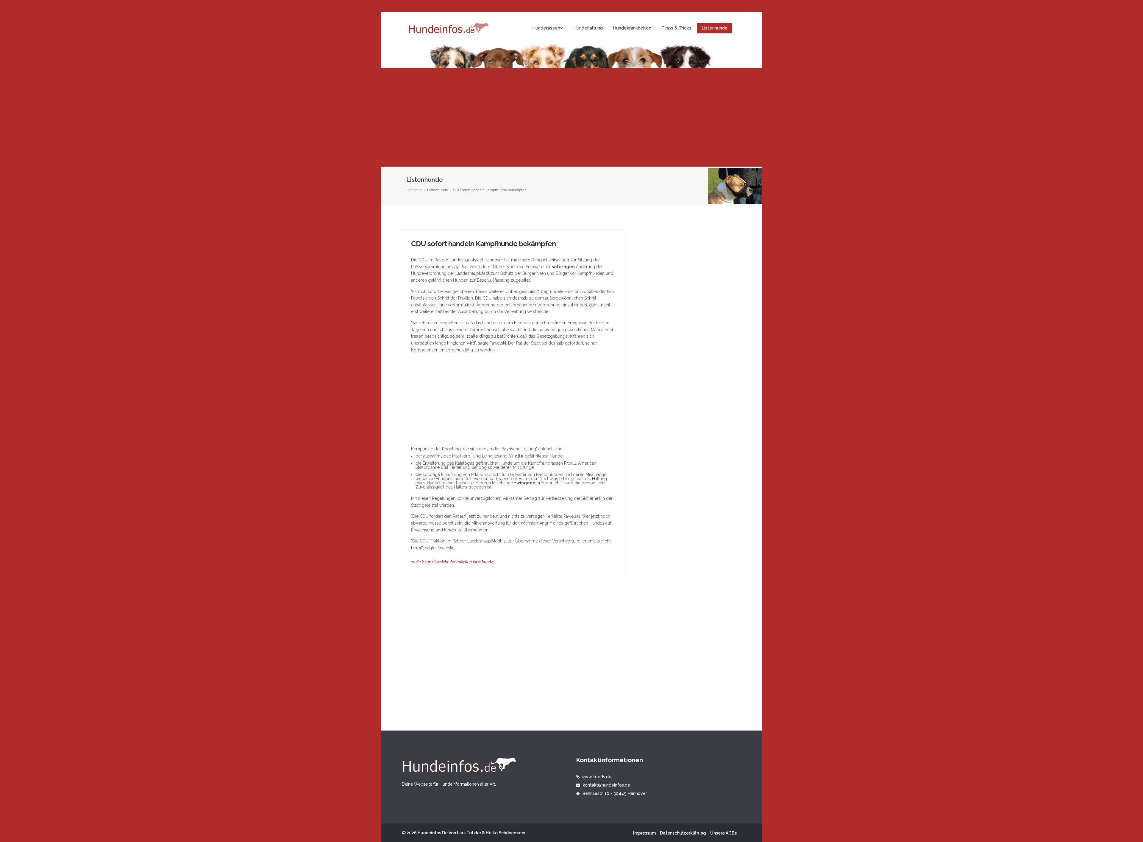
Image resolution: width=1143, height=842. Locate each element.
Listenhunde (715, 28)
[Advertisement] (571, 117)
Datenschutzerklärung (683, 833)
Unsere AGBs (723, 833)
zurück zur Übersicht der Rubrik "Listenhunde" (452, 562)
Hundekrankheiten (632, 28)
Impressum (644, 833)
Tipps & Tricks (676, 28)
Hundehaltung (588, 28)
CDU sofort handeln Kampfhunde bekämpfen (483, 243)
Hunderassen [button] (546, 28)
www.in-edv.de (596, 776)
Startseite (414, 190)
